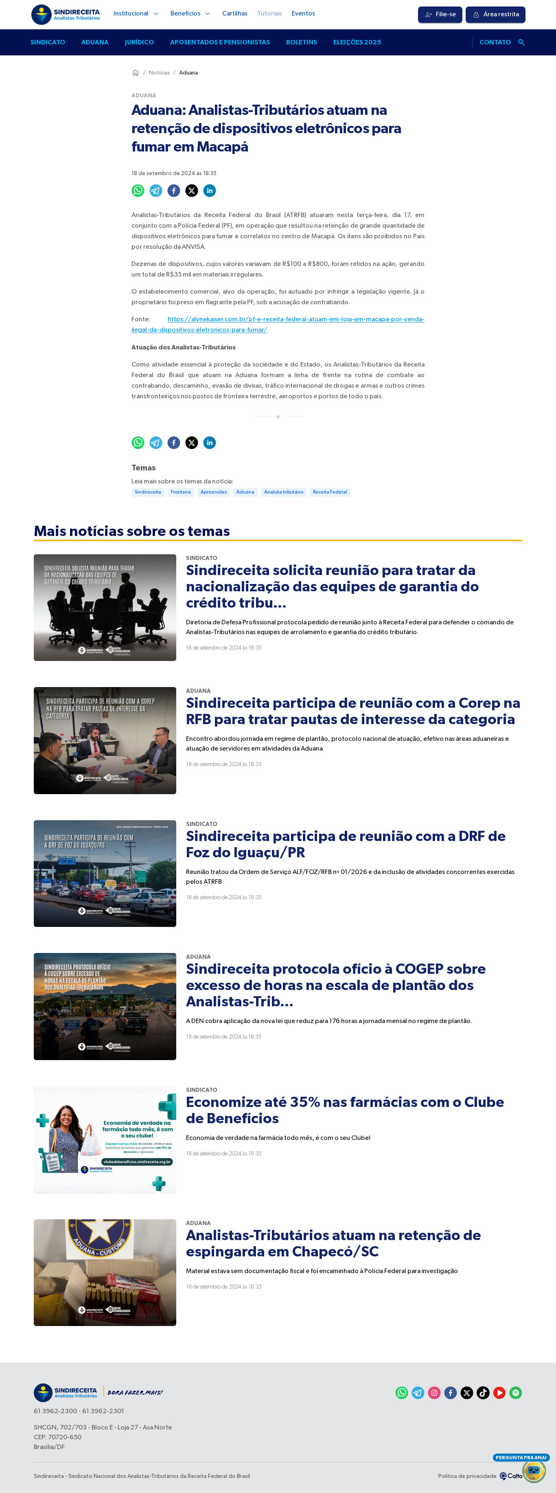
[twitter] (191, 190)
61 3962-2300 (55, 1411)
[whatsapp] (137, 190)
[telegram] (155, 190)
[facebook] (173, 190)
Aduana (95, 42)
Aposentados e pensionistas (220, 42)
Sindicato (48, 42)
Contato (495, 42)
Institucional (131, 14)
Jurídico (139, 42)
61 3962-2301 (103, 1411)
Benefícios (185, 14)
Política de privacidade (467, 1476)
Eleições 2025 (357, 42)
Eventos (303, 14)
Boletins (301, 42)
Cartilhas (234, 14)
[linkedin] (209, 190)
